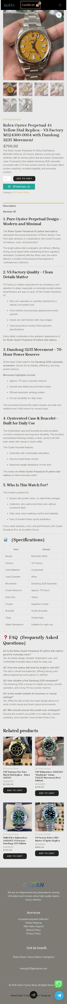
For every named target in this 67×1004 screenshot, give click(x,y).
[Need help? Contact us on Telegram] (59, 995)
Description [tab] (9, 205)
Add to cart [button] (15, 790)
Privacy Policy (33, 933)
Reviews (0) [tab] (9, 211)
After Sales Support (34, 926)
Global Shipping (33, 922)
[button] (59, 15)
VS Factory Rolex (12, 119)
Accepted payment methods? (33, 919)
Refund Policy (33, 930)
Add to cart (24, 178)
